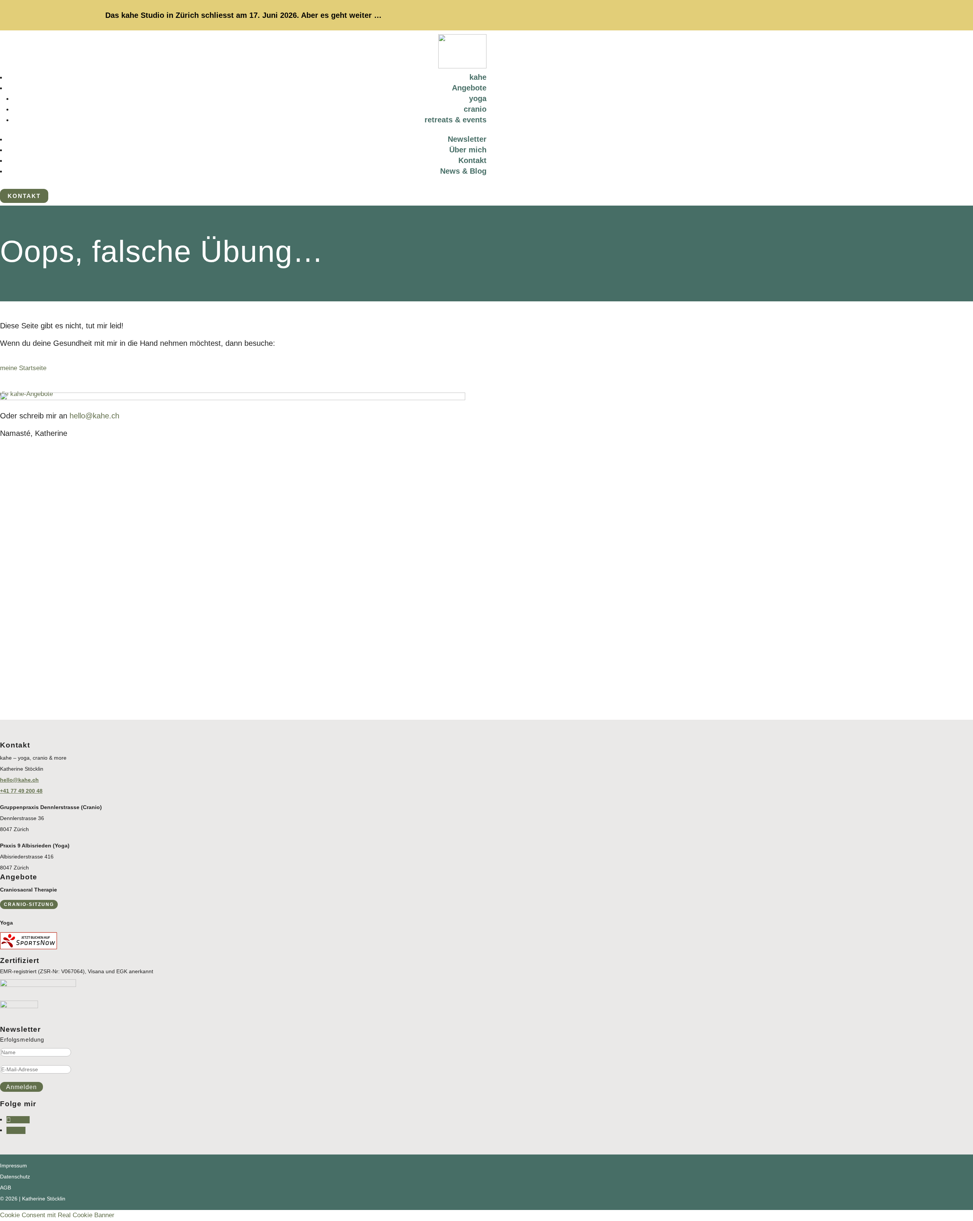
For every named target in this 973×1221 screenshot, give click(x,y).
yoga (477, 98)
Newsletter (467, 139)
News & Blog (463, 171)
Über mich (467, 150)
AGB (5, 1188)
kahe (477, 77)
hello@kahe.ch (19, 780)
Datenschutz (15, 1176)
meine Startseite (23, 368)
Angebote (469, 88)
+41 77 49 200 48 (21, 791)
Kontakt (472, 160)
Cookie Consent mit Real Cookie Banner (57, 1215)
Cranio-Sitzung (29, 904)
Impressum (13, 1165)
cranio (475, 109)
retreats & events (455, 120)
